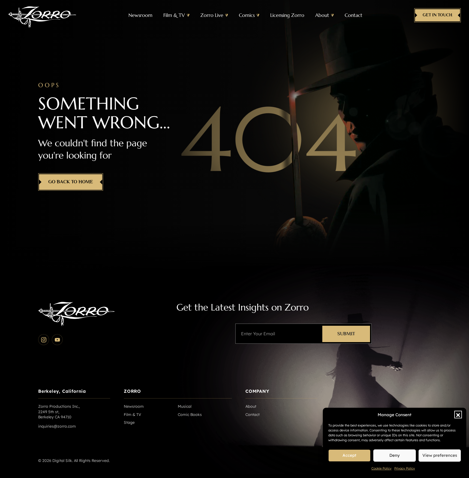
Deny (394, 455)
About (322, 15)
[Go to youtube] (57, 339)
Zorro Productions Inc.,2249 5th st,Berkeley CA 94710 (59, 411)
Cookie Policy (381, 468)
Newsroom (140, 15)
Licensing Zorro (287, 15)
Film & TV (174, 15)
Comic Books (190, 414)
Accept (349, 455)
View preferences (439, 455)
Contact (353, 15)
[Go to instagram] (43, 339)
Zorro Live (211, 15)
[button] (458, 414)
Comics (247, 15)
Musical (184, 406)
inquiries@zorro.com (57, 426)
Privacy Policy (404, 468)
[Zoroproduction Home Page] (42, 15)
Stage (129, 422)
